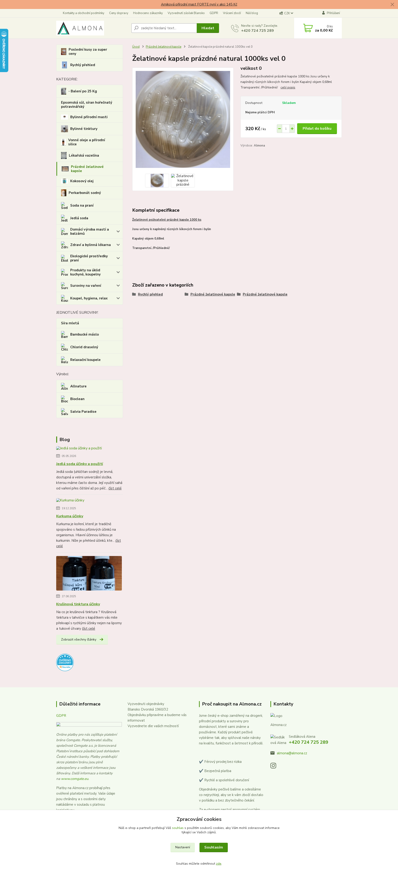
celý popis (288, 87)
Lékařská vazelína (84, 155)
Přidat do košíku (317, 128)
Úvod (136, 47)
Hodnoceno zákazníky (148, 13)
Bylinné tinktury (83, 128)
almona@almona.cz (292, 753)
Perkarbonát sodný (85, 192)
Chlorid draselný (84, 347)
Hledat (208, 28)
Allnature (78, 386)
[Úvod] (92, 28)
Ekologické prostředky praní (89, 258)
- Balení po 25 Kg (82, 91)
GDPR (214, 13)
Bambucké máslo (84, 334)
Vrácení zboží (232, 13)
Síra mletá (70, 323)
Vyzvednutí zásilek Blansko (186, 13)
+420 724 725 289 (257, 30)
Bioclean (77, 399)
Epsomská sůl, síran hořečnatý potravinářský (86, 104)
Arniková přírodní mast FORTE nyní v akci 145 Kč (199, 4)
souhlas (178, 828)
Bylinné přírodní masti (89, 117)
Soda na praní (82, 205)
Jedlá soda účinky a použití (79, 463)
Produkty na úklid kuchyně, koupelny (85, 272)
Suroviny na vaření (85, 285)
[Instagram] (275, 767)
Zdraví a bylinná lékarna (90, 245)
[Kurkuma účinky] (70, 501)
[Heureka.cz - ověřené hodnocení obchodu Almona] (65, 661)
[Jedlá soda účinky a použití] (79, 449)
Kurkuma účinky (69, 516)
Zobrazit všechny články (78, 639)
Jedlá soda (79, 218)
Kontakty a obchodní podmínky (83, 13)
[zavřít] (392, 4)
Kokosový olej (82, 181)
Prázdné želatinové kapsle (87, 168)
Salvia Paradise (83, 411)
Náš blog (252, 13)
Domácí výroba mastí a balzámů (89, 231)
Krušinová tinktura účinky (78, 604)
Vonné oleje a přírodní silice (86, 142)
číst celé (115, 488)
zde (218, 863)
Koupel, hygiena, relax (89, 298)
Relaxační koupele (85, 359)
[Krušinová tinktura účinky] (89, 574)
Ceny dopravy (118, 13)
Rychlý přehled (82, 65)
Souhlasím (213, 847)
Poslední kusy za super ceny (88, 51)
